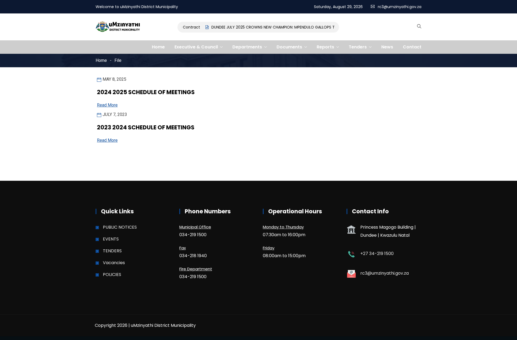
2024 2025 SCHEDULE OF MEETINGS (146, 92)
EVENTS (111, 239)
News (387, 47)
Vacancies (114, 263)
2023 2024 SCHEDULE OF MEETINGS (145, 127)
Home (158, 47)
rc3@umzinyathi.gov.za (399, 6)
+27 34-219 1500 (377, 253)
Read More (107, 105)
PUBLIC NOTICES (120, 227)
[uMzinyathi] (118, 27)
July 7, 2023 (115, 114)
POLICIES (112, 274)
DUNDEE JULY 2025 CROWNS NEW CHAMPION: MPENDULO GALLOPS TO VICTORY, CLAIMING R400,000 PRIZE (304, 27)
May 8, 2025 (114, 79)
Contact (412, 47)
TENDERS (112, 251)
